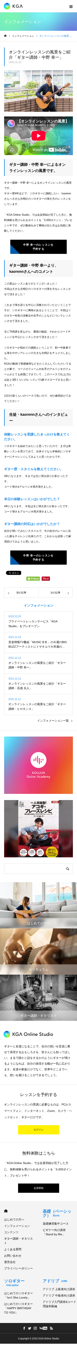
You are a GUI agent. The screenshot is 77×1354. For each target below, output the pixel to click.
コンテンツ (11, 1232)
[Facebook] (24, 1328)
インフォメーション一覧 (53, 720)
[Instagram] (35, 1328)
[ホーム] (5, 36)
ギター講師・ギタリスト (18, 1241)
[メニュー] (71, 6)
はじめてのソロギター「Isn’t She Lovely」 (18, 1295)
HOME (6, 1211)
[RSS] (51, 1328)
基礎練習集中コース (56, 1223)
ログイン (39, 1129)
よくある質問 (12, 1249)
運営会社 (10, 1262)
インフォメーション (17, 1225)
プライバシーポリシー (18, 1268)
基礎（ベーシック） (57, 1213)
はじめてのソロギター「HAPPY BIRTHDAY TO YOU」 (18, 1308)
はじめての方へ (14, 1219)
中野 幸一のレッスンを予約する (38, 246)
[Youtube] (43, 1328)
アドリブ (55, 1281)
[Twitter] (30, 1328)
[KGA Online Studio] (15, 6)
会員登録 (39, 1188)
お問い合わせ (12, 1255)
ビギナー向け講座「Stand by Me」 (54, 1232)
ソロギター (14, 1283)
